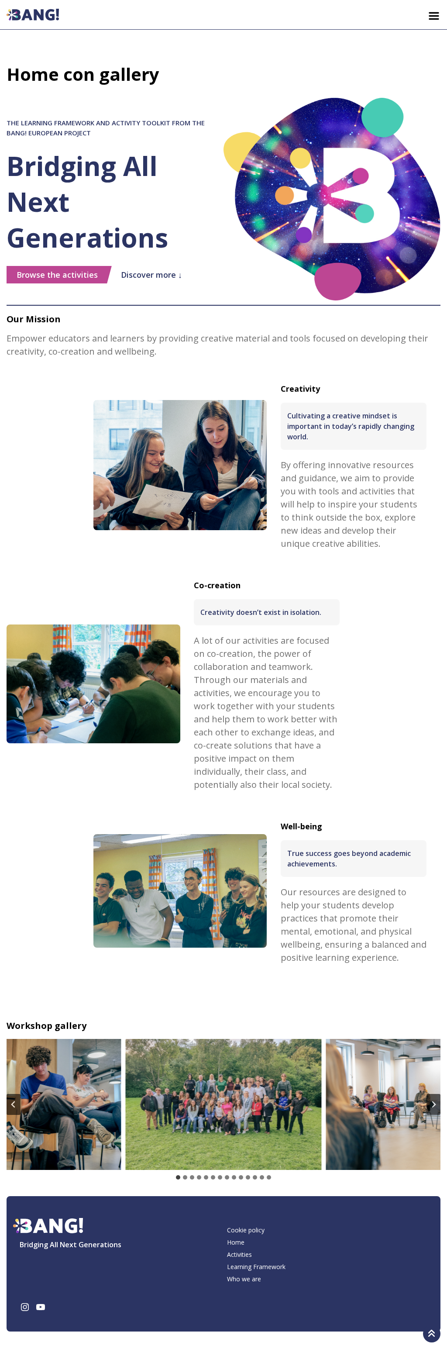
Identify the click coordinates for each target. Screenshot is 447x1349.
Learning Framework (256, 1267)
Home (235, 1242)
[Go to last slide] (14, 1104)
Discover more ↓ (151, 274)
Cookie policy (246, 1230)
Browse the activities (57, 274)
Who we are (244, 1279)
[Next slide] (433, 1104)
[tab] (178, 1177)
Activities (239, 1254)
